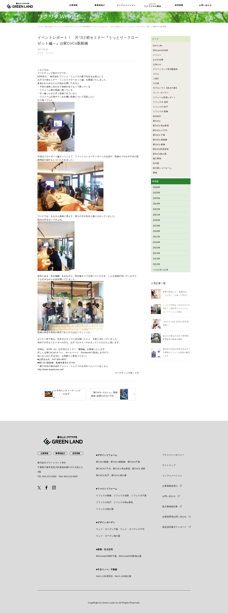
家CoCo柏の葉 (160, 154)
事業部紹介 (100, 5)
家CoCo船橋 (102, 462)
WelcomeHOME (160, 50)
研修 (155, 172)
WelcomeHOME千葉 (106, 556)
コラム (156, 74)
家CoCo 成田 (138, 468)
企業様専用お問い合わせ (174, 517)
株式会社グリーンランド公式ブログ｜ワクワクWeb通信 (68, 27)
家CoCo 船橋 (159, 144)
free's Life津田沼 (104, 576)
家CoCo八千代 (103, 468)
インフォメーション (126, 5)
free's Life (157, 45)
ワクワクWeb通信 (152, 5)
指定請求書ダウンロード (174, 527)
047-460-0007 (59, 359)
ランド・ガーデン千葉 (107, 529)
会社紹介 (157, 116)
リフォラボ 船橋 (160, 111)
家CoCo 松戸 (102, 475)
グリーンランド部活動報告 (165, 69)
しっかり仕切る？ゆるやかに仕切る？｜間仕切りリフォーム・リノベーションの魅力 (176, 308)
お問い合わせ (205, 5)
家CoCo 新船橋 (160, 140)
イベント (50, 53)
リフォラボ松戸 (103, 502)
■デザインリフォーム (106, 455)
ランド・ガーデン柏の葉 (108, 536)
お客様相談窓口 (170, 486)
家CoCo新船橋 (46, 363)
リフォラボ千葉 (139, 495)
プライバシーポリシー (173, 455)
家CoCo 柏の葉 (119, 475)
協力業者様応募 (170, 506)
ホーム (40, 27)
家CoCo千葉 (134, 462)
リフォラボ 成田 (160, 102)
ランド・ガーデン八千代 (132, 529)
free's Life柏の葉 (123, 576)
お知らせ (157, 64)
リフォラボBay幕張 (123, 502)
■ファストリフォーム (106, 489)
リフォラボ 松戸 (160, 107)
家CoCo (156, 121)
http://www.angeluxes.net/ (50, 369)
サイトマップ (168, 465)
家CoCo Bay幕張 (161, 125)
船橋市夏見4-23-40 (65, 363)
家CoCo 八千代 (160, 130)
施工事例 (157, 158)
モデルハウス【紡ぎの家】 (165, 88)
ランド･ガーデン (161, 92)
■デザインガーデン (105, 522)
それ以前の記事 (160, 270)
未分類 (156, 163)
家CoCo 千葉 (159, 135)
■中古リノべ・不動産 (106, 569)
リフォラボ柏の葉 (105, 509)
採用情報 (179, 5)
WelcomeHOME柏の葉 (130, 556)
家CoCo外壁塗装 (161, 149)
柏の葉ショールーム (162, 168)
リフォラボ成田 (121, 495)
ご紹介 (156, 78)
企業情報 (73, 5)
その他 (156, 83)
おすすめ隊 (158, 60)
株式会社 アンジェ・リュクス (64, 76)
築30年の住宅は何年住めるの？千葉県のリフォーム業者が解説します (176, 352)
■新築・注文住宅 (104, 549)
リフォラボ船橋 (103, 495)
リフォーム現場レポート (164, 97)
